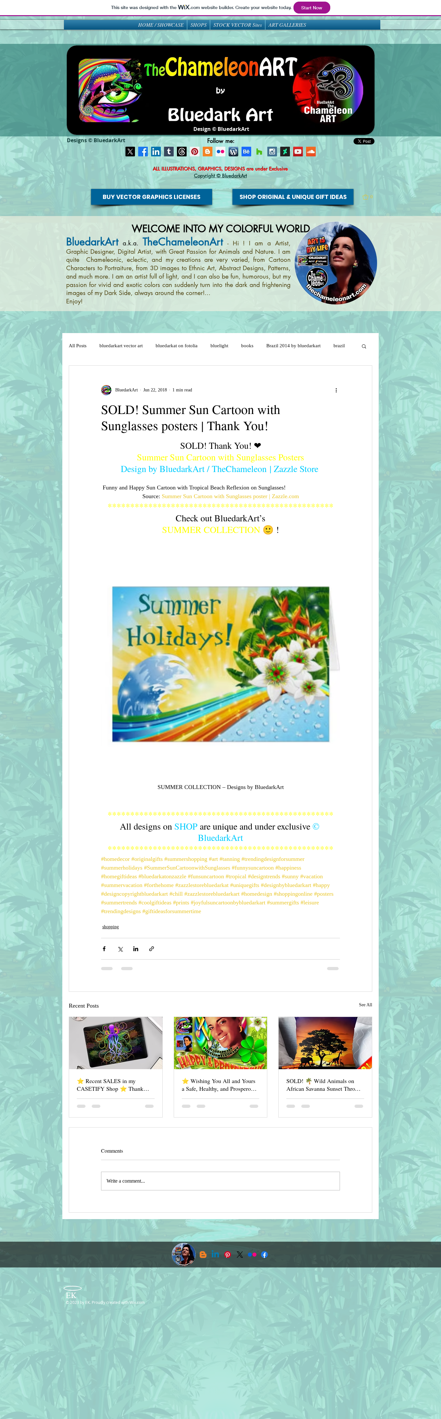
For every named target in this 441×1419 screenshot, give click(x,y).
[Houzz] (259, 151)
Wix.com (137, 1302)
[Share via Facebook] (104, 949)
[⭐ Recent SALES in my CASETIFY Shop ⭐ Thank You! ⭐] (115, 1043)
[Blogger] (207, 151)
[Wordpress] (233, 151)
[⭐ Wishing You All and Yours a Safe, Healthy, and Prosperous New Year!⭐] (220, 1043)
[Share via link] (152, 949)
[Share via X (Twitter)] (120, 949)
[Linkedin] (215, 1254)
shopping (110, 926)
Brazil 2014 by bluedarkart (293, 345)
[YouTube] (298, 151)
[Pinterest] (195, 151)
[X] (130, 151)
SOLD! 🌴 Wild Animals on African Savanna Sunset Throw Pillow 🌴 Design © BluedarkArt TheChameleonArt (323, 1084)
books (247, 345)
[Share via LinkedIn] (136, 949)
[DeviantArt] (285, 151)
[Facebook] (143, 151)
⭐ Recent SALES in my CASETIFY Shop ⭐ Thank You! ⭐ (110, 1084)
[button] (371, 197)
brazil (339, 345)
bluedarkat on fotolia (177, 345)
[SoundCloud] (311, 151)
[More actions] (336, 390)
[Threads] (182, 151)
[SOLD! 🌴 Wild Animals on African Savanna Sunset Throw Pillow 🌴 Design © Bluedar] (325, 1043)
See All (365, 1004)
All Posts (78, 345)
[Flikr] (220, 151)
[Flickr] (252, 1254)
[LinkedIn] (156, 151)
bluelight (219, 345)
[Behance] (246, 151)
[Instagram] (272, 151)
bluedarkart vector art (121, 345)
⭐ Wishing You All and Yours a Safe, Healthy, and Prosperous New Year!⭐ (219, 1084)
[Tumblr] (169, 151)
